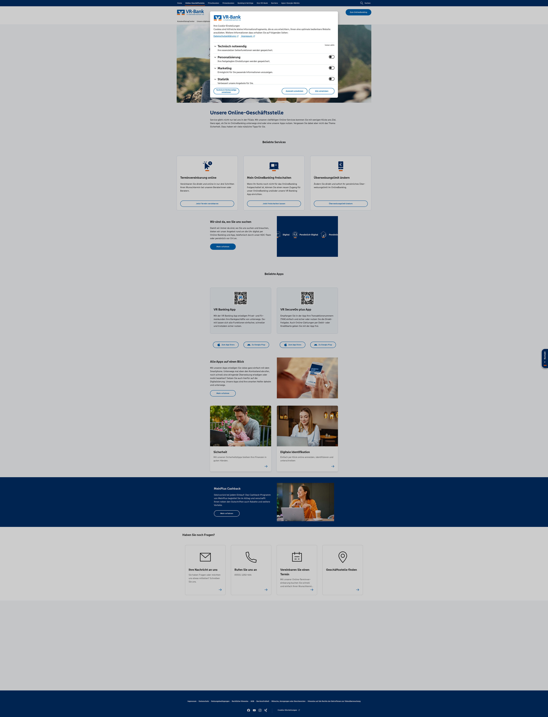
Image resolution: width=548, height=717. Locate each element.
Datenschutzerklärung (224, 36)
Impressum (247, 36)
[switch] (332, 57)
